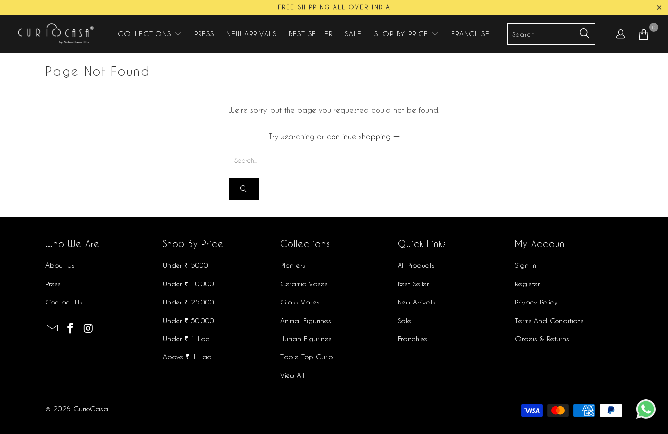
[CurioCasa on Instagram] (88, 328)
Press (53, 284)
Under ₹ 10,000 (188, 284)
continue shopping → (363, 136)
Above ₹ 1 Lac (187, 356)
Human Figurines (306, 338)
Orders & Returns (542, 338)
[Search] (244, 189)
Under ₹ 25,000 (188, 302)
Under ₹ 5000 (185, 265)
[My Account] (620, 33)
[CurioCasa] (55, 34)
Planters (292, 265)
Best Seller (413, 284)
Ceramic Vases (304, 284)
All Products (416, 265)
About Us (60, 265)
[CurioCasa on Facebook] (71, 328)
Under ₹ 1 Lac (186, 338)
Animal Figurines (305, 320)
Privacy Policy (536, 302)
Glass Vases (300, 302)
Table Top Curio (306, 356)
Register (527, 284)
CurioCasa (90, 408)
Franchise (412, 338)
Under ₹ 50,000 (188, 320)
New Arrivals (416, 302)
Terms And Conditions (549, 320)
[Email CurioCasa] (52, 328)
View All (292, 375)
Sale (404, 320)
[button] (150, 34)
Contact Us (63, 302)
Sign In (525, 265)
